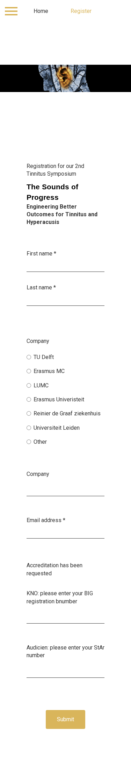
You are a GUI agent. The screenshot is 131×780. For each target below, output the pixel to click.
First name (41, 253)
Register (81, 11)
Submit (65, 719)
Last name (41, 287)
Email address (46, 520)
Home (41, 11)
